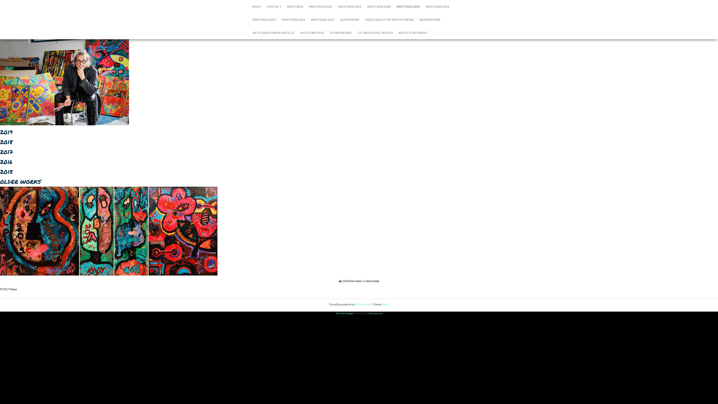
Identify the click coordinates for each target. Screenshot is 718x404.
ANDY (256, 6)
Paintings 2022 (320, 6)
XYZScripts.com (374, 313)
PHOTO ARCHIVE (312, 32)
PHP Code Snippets (345, 313)
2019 (6, 132)
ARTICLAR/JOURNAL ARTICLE (273, 32)
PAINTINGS (295, 6)
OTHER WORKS (341, 32)
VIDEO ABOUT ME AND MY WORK (389, 19)
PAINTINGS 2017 (264, 19)
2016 (6, 162)
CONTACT (273, 6)
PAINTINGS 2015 (322, 19)
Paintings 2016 (293, 19)
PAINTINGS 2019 (408, 6)
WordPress (363, 304)
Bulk (386, 304)
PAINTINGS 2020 (379, 6)
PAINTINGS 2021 (350, 6)
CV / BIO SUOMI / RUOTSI (375, 32)
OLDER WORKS (20, 182)
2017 (6, 152)
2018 (6, 142)
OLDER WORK (350, 19)
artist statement (413, 32)
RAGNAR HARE (430, 19)
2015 (6, 172)
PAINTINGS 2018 (437, 6)
